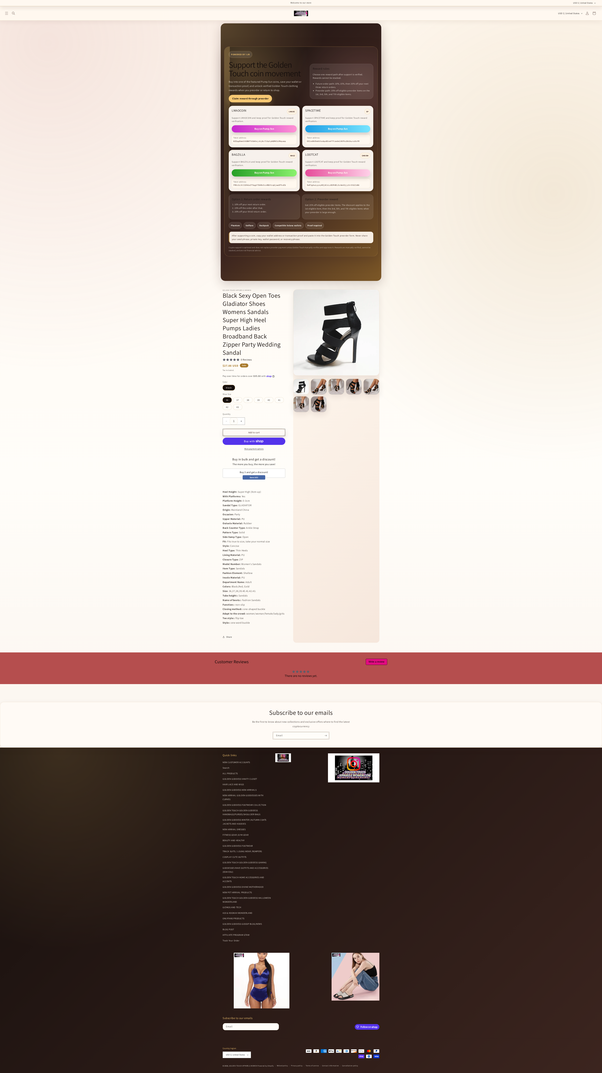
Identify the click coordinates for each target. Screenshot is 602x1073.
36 (227, 400)
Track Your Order (231, 940)
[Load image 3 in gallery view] (336, 387)
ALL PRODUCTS (230, 773)
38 (248, 400)
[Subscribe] (325, 735)
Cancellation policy (350, 1066)
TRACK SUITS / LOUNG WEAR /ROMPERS (242, 851)
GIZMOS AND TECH (232, 907)
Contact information (330, 1066)
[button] (6, 13)
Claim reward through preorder (250, 98)
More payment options (254, 449)
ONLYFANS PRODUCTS (233, 918)
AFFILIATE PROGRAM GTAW (236, 935)
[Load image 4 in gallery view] (354, 387)
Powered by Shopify (266, 1066)
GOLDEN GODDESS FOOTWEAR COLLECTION (244, 805)
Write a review (376, 661)
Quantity (226, 414)
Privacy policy (297, 1066)
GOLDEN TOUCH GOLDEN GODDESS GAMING (245, 862)
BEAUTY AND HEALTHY (234, 840)
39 (258, 400)
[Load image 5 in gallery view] (371, 387)
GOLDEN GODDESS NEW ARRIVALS (239, 789)
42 (227, 407)
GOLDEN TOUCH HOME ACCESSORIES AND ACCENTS (243, 879)
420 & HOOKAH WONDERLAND (237, 913)
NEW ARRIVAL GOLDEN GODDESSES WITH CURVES (243, 797)
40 (269, 400)
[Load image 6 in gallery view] (301, 404)
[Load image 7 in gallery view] (319, 404)
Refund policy (282, 1066)
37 (237, 400)
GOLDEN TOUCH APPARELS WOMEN (243, 1066)
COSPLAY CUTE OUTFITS (234, 857)
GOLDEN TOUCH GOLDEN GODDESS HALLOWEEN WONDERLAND (247, 899)
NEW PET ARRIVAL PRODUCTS (237, 892)
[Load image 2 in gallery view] (319, 387)
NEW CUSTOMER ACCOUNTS (236, 762)
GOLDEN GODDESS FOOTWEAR (238, 845)
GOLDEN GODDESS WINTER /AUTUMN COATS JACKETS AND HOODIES (244, 822)
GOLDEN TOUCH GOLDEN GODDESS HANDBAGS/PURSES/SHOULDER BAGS (241, 812)
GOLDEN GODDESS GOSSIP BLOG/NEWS (242, 924)
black (229, 387)
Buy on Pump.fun (264, 128)
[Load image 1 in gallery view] (301, 387)
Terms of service (312, 1066)
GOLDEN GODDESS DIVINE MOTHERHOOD (243, 887)
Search (226, 768)
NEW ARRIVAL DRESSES (234, 829)
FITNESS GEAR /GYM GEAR (235, 834)
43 (237, 407)
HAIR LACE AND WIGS (233, 784)
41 (279, 400)
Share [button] (229, 636)
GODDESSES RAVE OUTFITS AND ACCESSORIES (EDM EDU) (245, 870)
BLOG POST (228, 929)
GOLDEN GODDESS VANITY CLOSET (240, 779)
